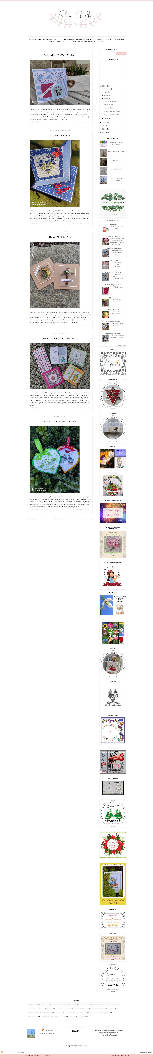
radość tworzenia (33, 1012)
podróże (112, 1008)
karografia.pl (124, 1055)
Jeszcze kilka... (60, 236)
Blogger (85, 1046)
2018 (104, 129)
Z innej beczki (60, 135)
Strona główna (35, 39)
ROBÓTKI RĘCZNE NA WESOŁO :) (113, 285)
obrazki (68, 1008)
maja (106, 92)
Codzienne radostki (66, 39)
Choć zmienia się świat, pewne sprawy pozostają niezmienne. (117, 241)
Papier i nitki (113, 260)
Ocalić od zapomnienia (115, 39)
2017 (104, 132)
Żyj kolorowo (116, 169)
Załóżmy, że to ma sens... (117, 325)
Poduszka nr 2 (117, 288)
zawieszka (83, 1016)
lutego (106, 118)
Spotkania (59, 1012)
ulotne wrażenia (81, 1012)
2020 (104, 122)
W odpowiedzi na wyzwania (116, 143)
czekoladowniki (86, 1004)
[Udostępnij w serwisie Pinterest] (88, 122)
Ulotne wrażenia (49, 39)
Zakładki (73, 1016)
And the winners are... (117, 227)
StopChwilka (39, 1055)
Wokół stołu (71, 41)
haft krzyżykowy (111, 1004)
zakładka (63, 1016)
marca (106, 99)
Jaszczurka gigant (117, 301)
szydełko (69, 1012)
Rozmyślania (99, 39)
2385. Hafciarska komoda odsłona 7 (117, 338)
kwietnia (107, 95)
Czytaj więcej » (35, 122)
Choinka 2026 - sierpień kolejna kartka (117, 252)
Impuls (100, 41)
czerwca (107, 89)
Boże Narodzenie (33, 1004)
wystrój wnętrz (33, 1016)
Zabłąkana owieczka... (60, 55)
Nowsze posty (32, 519)
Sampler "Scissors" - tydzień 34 (117, 264)
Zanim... (116, 160)
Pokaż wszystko (122, 345)
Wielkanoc (94, 1012)
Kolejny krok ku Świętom (60, 338)
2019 (104, 126)
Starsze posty (88, 519)
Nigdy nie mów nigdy (116, 151)
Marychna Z (48, 1030)
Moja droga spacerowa (60, 421)
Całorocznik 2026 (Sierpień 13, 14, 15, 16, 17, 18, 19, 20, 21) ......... (117, 277)
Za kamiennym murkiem (87, 41)
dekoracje (98, 1004)
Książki (60, 1008)
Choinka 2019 (46, 1004)
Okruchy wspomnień (83, 39)
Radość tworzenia (57, 41)
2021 (104, 86)
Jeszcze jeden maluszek (116, 179)
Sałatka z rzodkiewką (117, 313)
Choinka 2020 (57, 1004)
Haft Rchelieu (32, 1008)
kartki (51, 1008)
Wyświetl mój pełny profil (47, 1033)
